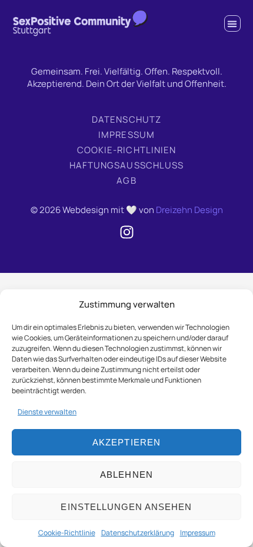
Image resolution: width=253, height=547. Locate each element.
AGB (126, 180)
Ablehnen (126, 475)
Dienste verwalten (47, 412)
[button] (232, 23)
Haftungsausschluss (126, 165)
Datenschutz (126, 119)
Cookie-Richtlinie (66, 533)
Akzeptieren (126, 442)
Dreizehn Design (189, 210)
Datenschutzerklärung (137, 533)
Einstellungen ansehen (126, 507)
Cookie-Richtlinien (126, 150)
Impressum (197, 533)
